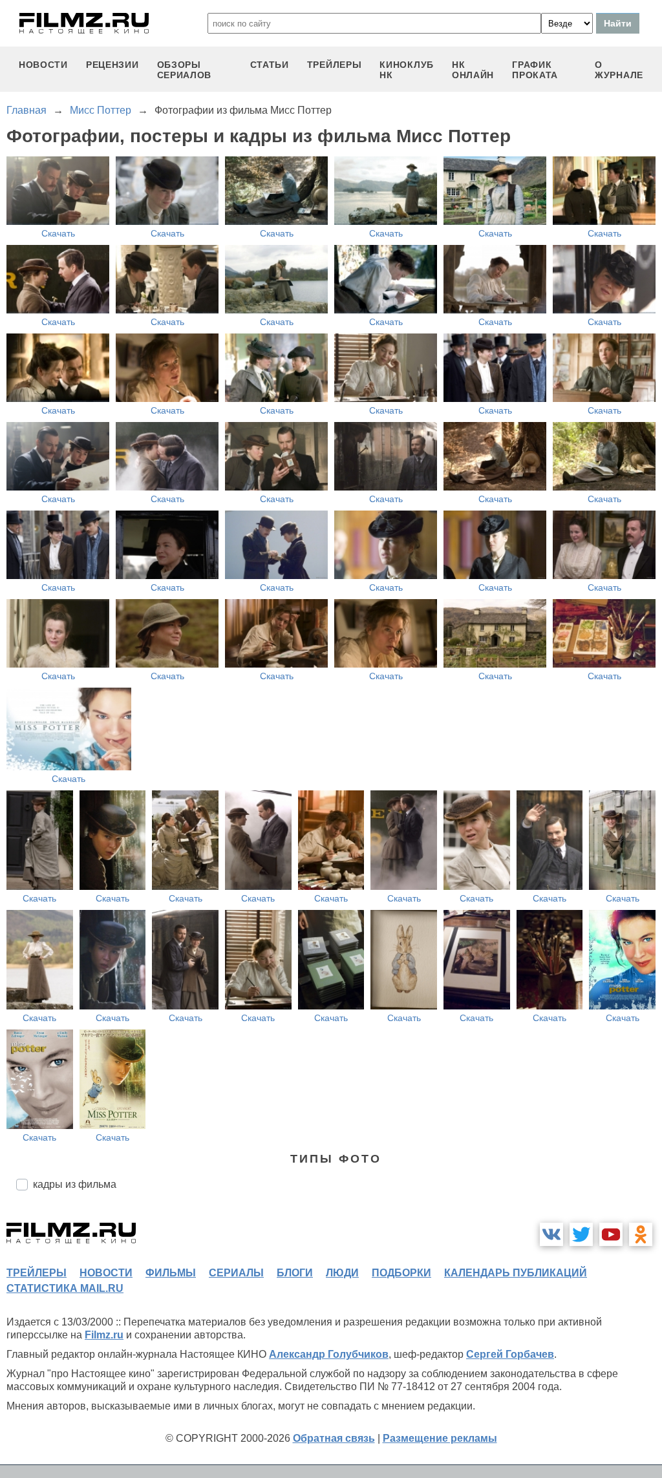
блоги (295, 1272)
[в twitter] (581, 1234)
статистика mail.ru (64, 1288)
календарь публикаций (515, 1272)
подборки (401, 1272)
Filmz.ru (104, 1334)
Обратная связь (334, 1438)
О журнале (619, 69)
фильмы (170, 1272)
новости (43, 64)
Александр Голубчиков (329, 1354)
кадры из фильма (74, 1184)
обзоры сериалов (184, 69)
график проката (535, 69)
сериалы (236, 1272)
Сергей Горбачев (510, 1354)
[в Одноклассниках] (640, 1234)
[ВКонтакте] (551, 1234)
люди (342, 1272)
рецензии (112, 64)
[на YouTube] (611, 1234)
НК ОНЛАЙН (473, 69)
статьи (269, 64)
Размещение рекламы (440, 1438)
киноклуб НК (406, 69)
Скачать (58, 233)
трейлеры (334, 64)
